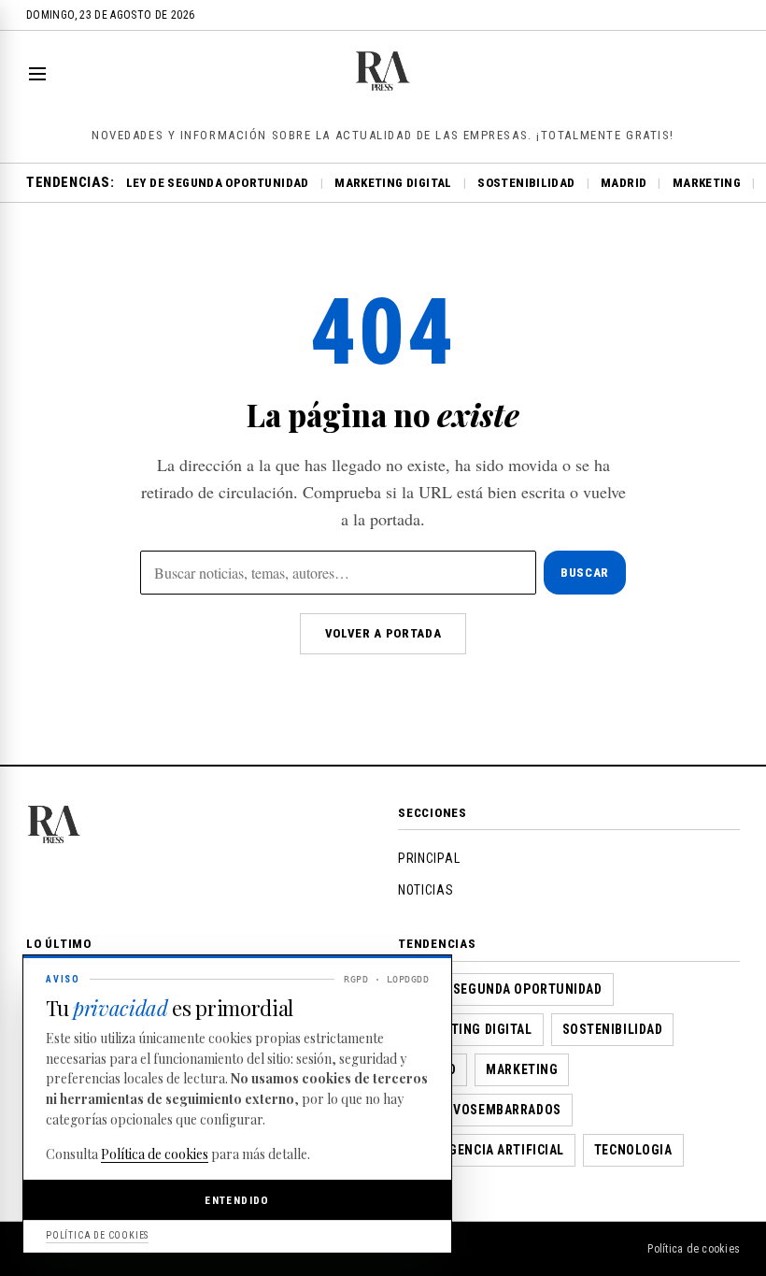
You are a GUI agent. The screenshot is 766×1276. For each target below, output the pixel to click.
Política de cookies (693, 1248)
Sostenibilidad (525, 183)
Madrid (623, 183)
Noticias (426, 889)
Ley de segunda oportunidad (217, 183)
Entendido (237, 1200)
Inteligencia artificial (486, 1149)
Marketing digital (393, 183)
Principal (429, 858)
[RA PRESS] (383, 86)
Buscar (584, 573)
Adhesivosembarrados (485, 1109)
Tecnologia (633, 1149)
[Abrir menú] (41, 73)
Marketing (707, 183)
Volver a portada (383, 633)
